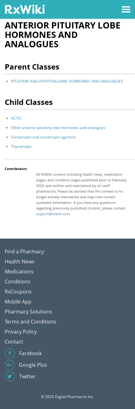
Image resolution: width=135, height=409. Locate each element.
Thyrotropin (21, 146)
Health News (20, 261)
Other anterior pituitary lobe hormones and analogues (58, 127)
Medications (19, 271)
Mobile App (18, 301)
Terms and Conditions (31, 321)
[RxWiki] (25, 9)
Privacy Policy (21, 331)
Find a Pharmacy (24, 251)
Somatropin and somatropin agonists (43, 137)
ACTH (16, 118)
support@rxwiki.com (53, 213)
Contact (14, 341)
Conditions (17, 281)
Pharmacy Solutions (28, 311)
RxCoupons (18, 291)
